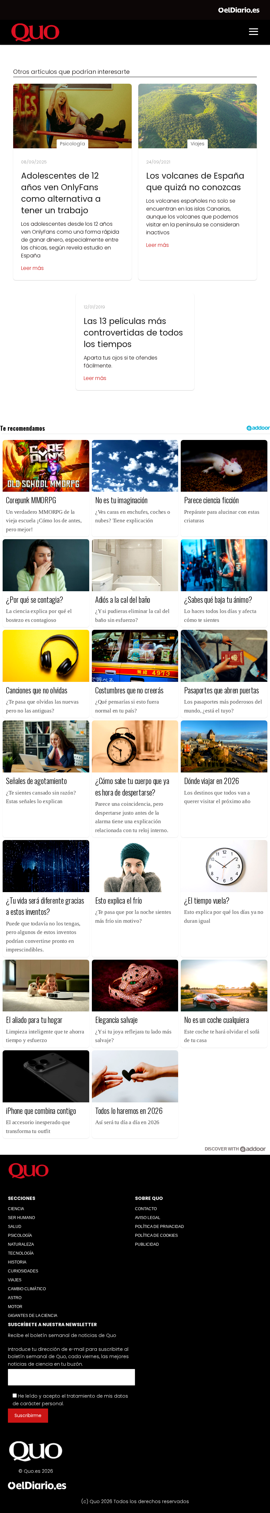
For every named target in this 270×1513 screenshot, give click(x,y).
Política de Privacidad (159, 1226)
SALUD (14, 1226)
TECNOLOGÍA (21, 1253)
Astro (14, 1297)
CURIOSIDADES (23, 1271)
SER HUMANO (21, 1217)
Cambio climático (27, 1289)
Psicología (20, 1235)
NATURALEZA (21, 1244)
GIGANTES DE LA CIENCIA (32, 1315)
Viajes (14, 1280)
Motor (15, 1306)
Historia (17, 1262)
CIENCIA (16, 1209)
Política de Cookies (156, 1235)
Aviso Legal (147, 1217)
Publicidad (147, 1244)
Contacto (146, 1209)
